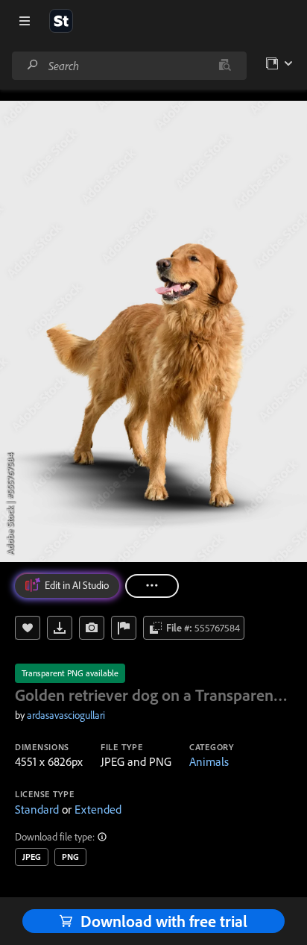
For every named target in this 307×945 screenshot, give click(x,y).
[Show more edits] (152, 586)
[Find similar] (224, 65)
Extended (98, 809)
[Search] (33, 65)
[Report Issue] (123, 628)
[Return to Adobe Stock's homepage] (61, 21)
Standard (37, 809)
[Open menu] (24, 21)
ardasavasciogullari (66, 715)
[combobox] (128, 66)
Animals (209, 761)
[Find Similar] (91, 628)
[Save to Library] (27, 628)
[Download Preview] (59, 628)
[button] (103, 837)
